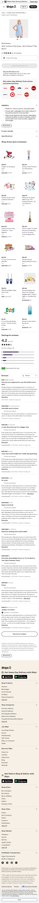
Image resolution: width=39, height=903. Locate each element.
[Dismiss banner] (3, 2)
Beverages (5, 689)
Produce (4, 694)
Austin (4, 812)
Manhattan (6, 823)
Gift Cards (5, 738)
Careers (4, 755)
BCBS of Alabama (8, 859)
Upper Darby (6, 842)
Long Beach (6, 845)
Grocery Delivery (8, 708)
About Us (5, 752)
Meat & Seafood (7, 697)
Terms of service (7, 886)
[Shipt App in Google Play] (20, 677)
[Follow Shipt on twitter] (16, 863)
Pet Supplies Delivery (9, 713)
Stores (4, 733)
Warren (4, 840)
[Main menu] (4, 7)
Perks (3, 798)
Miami (4, 818)
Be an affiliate (7, 796)
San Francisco (7, 815)
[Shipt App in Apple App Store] (7, 677)
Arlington (5, 834)
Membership (6, 735)
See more (5, 397)
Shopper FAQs (7, 804)
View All (4, 700)
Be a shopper (6, 791)
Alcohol (4, 686)
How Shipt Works (8, 730)
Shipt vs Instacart (8, 741)
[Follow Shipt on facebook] (3, 863)
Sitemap (4, 765)
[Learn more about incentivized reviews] (9, 445)
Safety (4, 801)
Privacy (16, 886)
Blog (3, 760)
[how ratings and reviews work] (13, 348)
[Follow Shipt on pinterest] (12, 863)
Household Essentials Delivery (12, 719)
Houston (5, 820)
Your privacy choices (30, 886)
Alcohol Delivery (7, 711)
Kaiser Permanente (8, 856)
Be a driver (5, 793)
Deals (4, 743)
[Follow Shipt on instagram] (7, 863)
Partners (5, 762)
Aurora (4, 837)
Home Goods (6, 692)
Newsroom (5, 757)
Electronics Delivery (9, 716)
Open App (33, 1)
